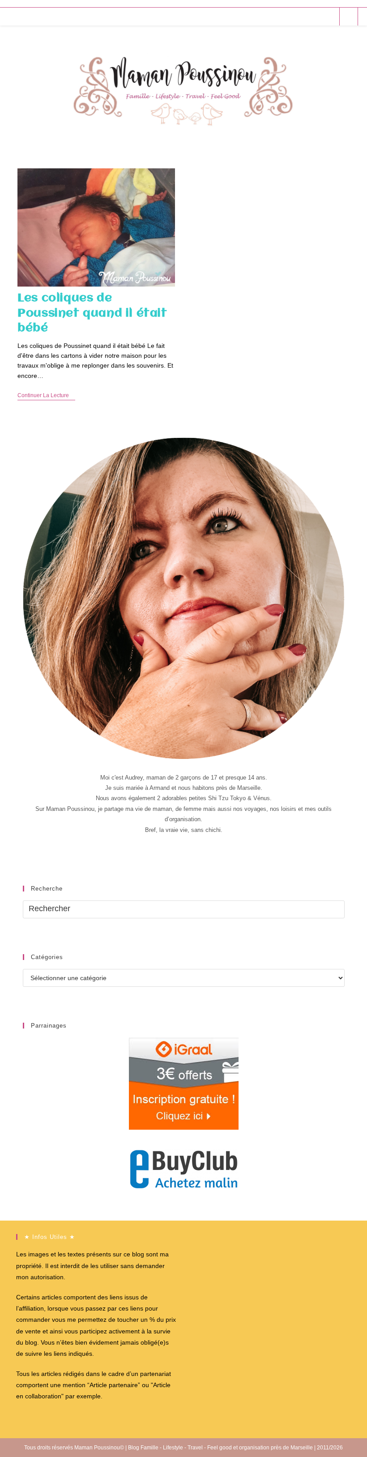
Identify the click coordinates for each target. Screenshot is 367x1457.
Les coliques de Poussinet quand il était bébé (92, 313)
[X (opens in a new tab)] (280, 16)
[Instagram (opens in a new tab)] (317, 16)
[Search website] (348, 17)
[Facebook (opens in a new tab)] (292, 16)
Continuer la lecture (46, 396)
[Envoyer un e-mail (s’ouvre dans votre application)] (329, 16)
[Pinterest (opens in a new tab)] (305, 16)
